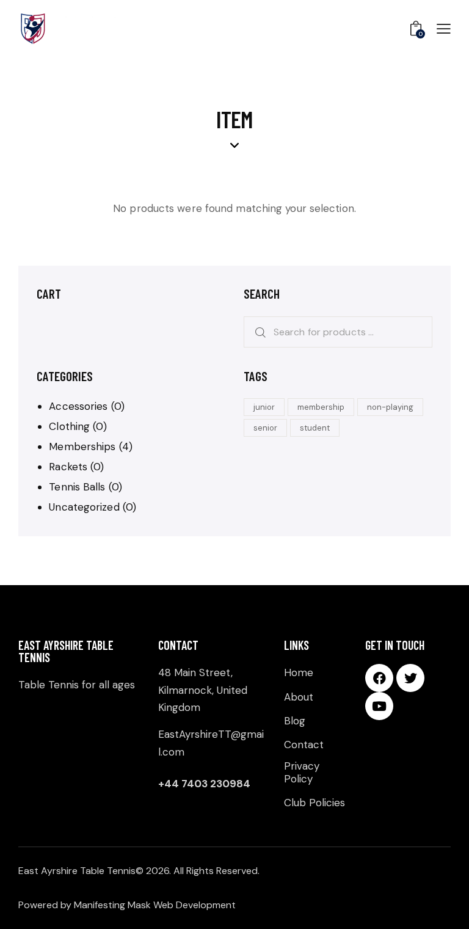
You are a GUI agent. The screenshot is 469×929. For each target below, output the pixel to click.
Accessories (78, 406)
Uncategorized (84, 507)
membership (320, 407)
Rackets (68, 466)
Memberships (82, 446)
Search (256, 332)
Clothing (69, 426)
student (315, 428)
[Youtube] (379, 706)
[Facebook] (379, 678)
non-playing (390, 407)
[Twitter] (410, 678)
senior (265, 428)
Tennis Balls (77, 487)
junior (264, 407)
